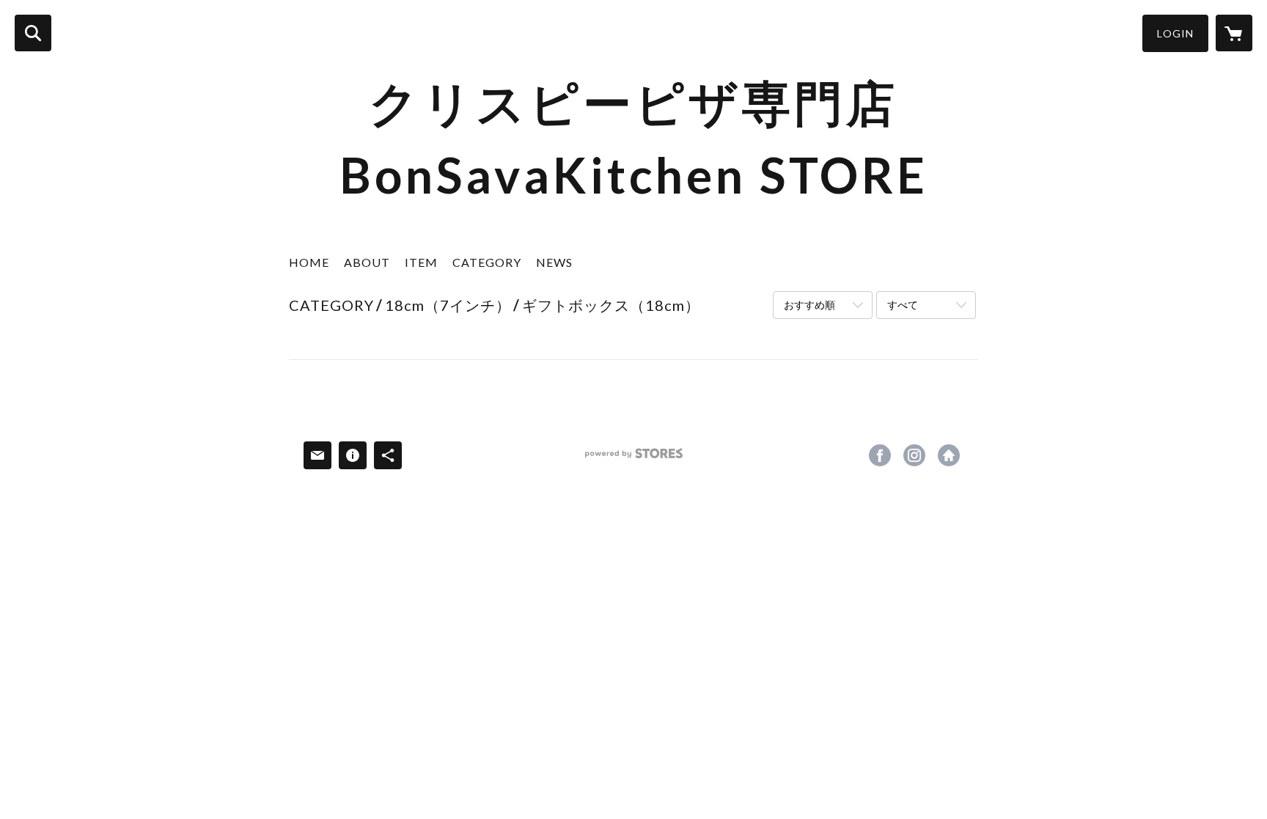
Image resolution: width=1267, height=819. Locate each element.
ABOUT (367, 262)
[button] (1175, 33)
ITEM (421, 262)
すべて (902, 304)
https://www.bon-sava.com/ (949, 455)
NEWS (554, 262)
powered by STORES (634, 458)
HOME (309, 262)
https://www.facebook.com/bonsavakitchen (880, 455)
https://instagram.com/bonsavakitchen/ (914, 455)
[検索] (33, 33)
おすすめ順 (809, 304)
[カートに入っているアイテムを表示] (1234, 33)
